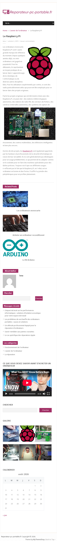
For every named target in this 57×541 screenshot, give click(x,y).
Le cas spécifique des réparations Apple (20, 335)
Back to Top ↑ (50, 539)
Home (5, 31)
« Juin (5, 515)
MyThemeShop (39, 539)
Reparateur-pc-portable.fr (11, 537)
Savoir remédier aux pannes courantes (19, 332)
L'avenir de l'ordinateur (18, 31)
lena (4, 41)
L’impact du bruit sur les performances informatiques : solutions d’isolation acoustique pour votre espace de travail (23, 313)
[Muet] (44, 393)
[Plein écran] (48, 393)
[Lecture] (6, 393)
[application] (27, 382)
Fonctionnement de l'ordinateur (17, 347)
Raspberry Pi (27, 151)
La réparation (10, 354)
